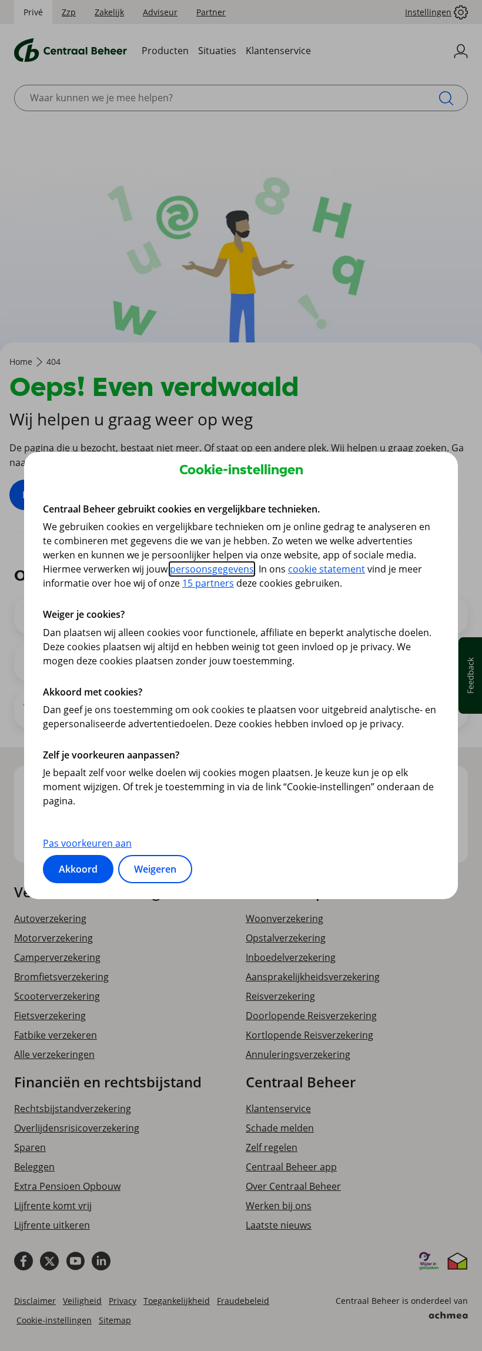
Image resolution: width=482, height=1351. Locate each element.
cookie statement (326, 569)
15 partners (208, 583)
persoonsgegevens (212, 569)
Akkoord (78, 869)
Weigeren (155, 869)
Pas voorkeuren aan (87, 843)
